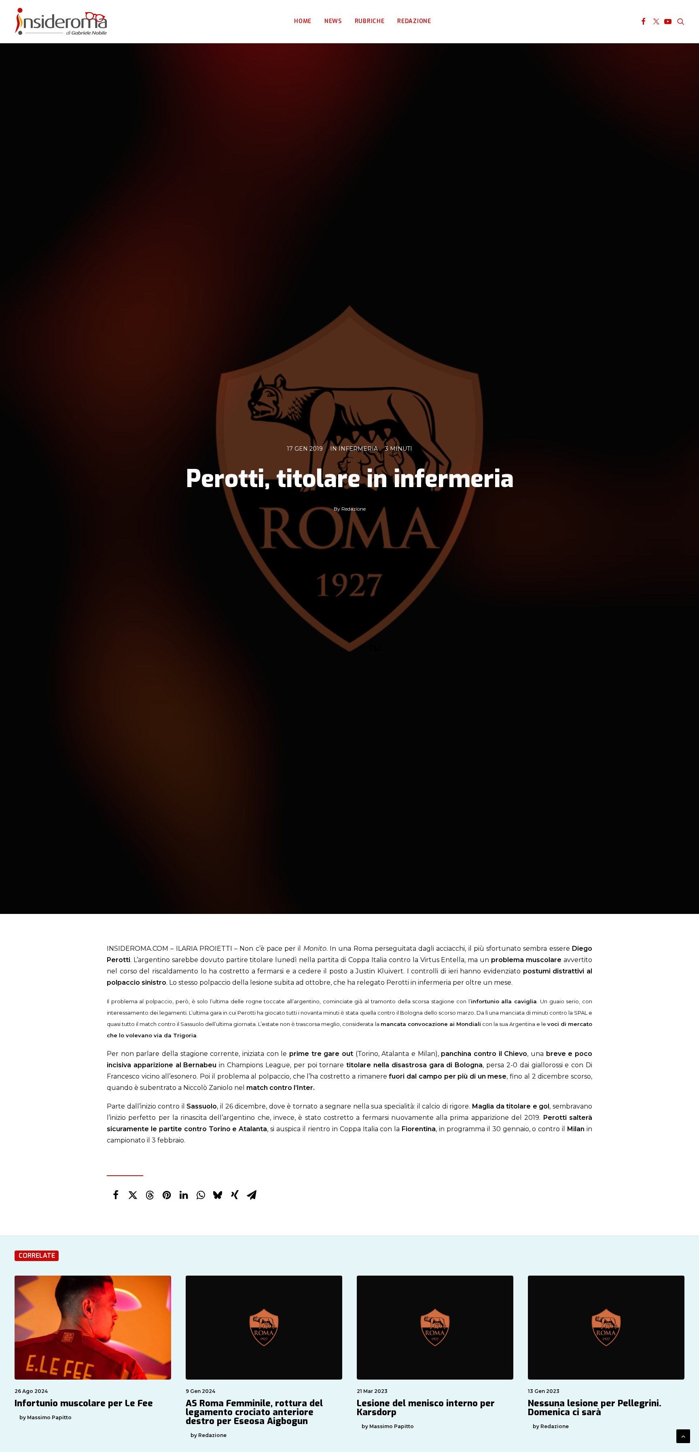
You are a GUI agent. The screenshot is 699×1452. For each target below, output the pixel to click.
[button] (643, 21)
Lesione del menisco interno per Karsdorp (426, 1407)
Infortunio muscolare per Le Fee (84, 1403)
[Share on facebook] (116, 1195)
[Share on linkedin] (184, 1195)
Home (302, 21)
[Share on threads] (150, 1195)
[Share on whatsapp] (201, 1195)
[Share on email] (252, 1195)
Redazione (414, 21)
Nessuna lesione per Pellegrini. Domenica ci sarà (594, 1407)
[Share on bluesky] (218, 1195)
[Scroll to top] (683, 1435)
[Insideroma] (61, 21)
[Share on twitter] (133, 1195)
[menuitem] (302, 21)
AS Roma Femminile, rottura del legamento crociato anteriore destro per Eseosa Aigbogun (254, 1412)
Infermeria (358, 448)
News (333, 21)
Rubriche (370, 21)
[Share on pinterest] (167, 1195)
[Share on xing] (235, 1195)
